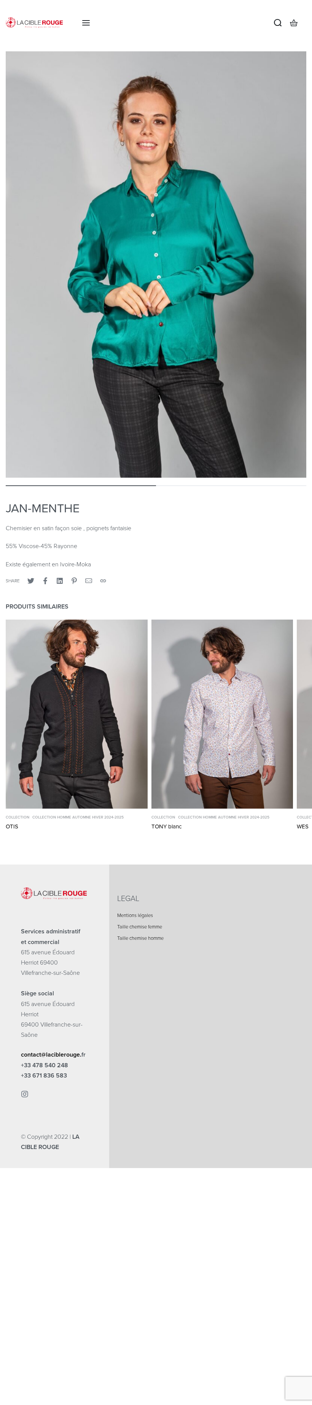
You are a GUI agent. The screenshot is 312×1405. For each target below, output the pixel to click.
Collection (17, 817)
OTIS (12, 826)
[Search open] (278, 23)
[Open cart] (294, 23)
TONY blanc (166, 826)
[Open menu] (86, 23)
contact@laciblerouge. (51, 1055)
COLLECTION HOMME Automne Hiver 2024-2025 (78, 817)
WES (303, 826)
